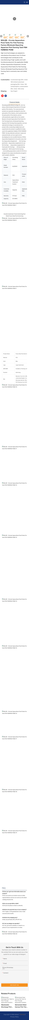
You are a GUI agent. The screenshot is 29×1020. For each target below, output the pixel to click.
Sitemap (22, 1014)
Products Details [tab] (14, 102)
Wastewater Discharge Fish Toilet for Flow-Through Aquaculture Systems (6, 1006)
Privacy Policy (14, 1017)
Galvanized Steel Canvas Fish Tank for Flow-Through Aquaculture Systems (21, 1006)
